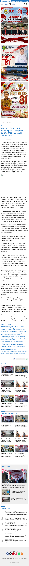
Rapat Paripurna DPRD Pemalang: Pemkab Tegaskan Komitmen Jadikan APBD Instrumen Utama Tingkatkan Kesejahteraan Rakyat (13, 343)
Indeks (4, 558)
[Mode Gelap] (24, 4)
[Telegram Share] (23, 359)
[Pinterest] (13, 553)
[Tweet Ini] (17, 359)
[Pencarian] (27, 4)
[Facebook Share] (14, 359)
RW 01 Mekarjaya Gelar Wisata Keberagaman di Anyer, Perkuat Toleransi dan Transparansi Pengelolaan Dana (15, 530)
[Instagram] (16, 553)
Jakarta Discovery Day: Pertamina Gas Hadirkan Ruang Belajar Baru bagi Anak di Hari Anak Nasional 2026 (16, 519)
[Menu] (2, 4)
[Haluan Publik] (9, 4)
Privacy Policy (23, 558)
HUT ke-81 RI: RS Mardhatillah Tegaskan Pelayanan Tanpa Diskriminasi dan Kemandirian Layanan (14, 352)
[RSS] (22, 553)
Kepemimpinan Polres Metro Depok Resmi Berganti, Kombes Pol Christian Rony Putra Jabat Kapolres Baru (16, 541)
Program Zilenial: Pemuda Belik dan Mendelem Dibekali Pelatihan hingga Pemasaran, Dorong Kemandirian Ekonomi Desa (13, 338)
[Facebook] (7, 553)
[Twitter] (10, 553)
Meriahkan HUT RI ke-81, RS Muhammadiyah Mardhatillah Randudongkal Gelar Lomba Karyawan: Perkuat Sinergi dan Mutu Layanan (13, 328)
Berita (2, 125)
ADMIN (5, 138)
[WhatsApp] (19, 553)
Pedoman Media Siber (11, 560)
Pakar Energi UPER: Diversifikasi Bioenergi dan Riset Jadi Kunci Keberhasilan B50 (15, 535)
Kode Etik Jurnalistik (12, 558)
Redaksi (21, 560)
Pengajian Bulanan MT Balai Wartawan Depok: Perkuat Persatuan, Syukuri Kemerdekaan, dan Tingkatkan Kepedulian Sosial (13, 348)
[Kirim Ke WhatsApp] (27, 359)
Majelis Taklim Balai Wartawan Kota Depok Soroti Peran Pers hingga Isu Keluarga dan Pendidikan (16, 524)
